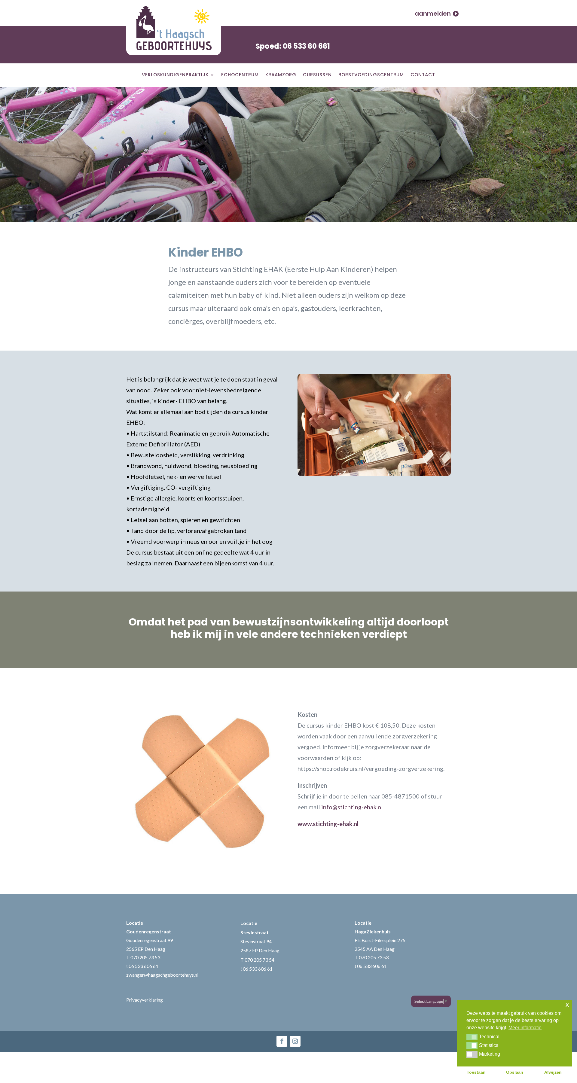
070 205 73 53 (145, 957)
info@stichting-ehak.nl (352, 807)
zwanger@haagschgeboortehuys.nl (162, 975)
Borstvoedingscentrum (371, 76)
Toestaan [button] (476, 1072)
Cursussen (317, 76)
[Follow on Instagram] (295, 1041)
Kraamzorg (280, 76)
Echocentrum (240, 76)
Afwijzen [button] (553, 1072)
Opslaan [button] (514, 1072)
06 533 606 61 (143, 966)
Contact (423, 76)
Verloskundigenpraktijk (175, 76)
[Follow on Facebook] (281, 1041)
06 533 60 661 (306, 46)
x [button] (567, 1004)
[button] (472, 1037)
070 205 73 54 (259, 960)
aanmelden (433, 13)
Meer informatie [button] (525, 1027)
